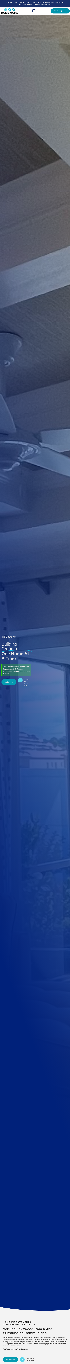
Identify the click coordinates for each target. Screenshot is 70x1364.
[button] (33, 10)
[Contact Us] (20, 680)
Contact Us (30, 1359)
